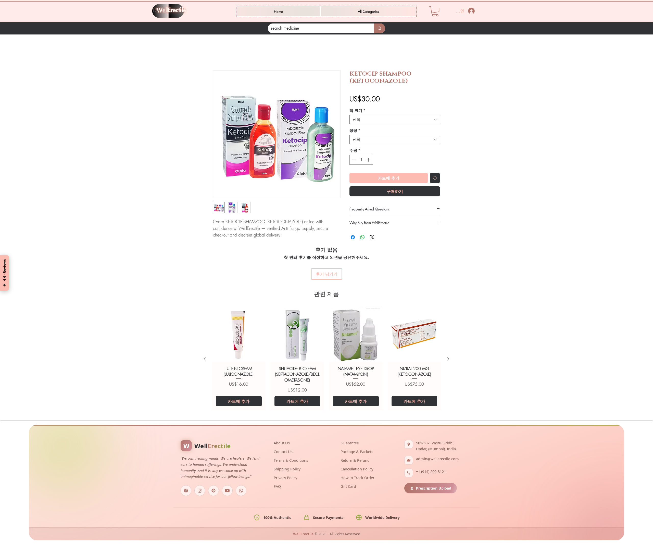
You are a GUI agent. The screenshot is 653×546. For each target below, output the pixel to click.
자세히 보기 (222, 241)
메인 (217, 53)
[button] (368, 11)
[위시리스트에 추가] (435, 179)
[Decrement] (353, 160)
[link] (435, 11)
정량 (354, 131)
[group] (326, 329)
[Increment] (369, 160)
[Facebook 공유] (353, 238)
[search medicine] (379, 28)
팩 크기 (357, 111)
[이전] (205, 329)
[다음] (448, 329)
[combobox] (394, 120)
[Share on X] (372, 238)
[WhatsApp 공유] (362, 238)
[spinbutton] (361, 160)
